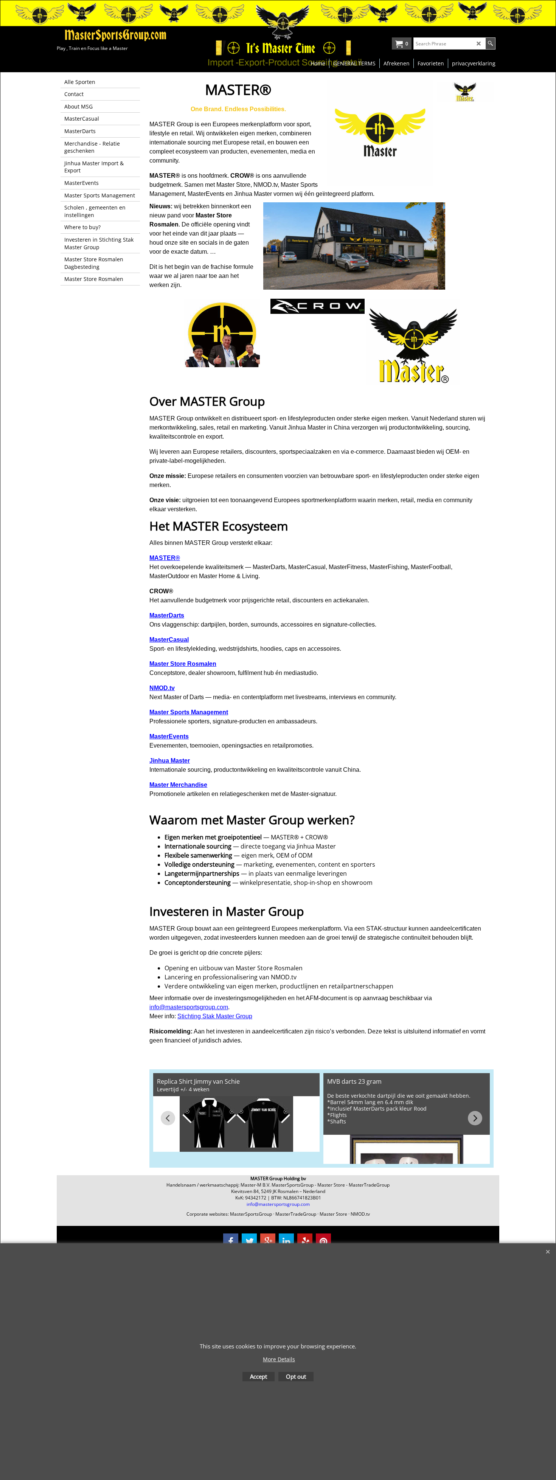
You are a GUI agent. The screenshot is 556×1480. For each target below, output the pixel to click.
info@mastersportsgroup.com (188, 1007)
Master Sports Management (188, 712)
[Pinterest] (323, 1241)
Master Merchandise (178, 785)
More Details (279, 1359)
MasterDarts (166, 615)
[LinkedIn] (286, 1241)
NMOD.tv (162, 688)
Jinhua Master (169, 760)
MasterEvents (169, 736)
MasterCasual (169, 639)
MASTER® (164, 558)
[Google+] (267, 1241)
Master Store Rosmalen (182, 664)
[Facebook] (230, 1241)
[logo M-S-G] (113, 35)
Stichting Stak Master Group (214, 1016)
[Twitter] (249, 1241)
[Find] (490, 43)
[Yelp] (304, 1241)
